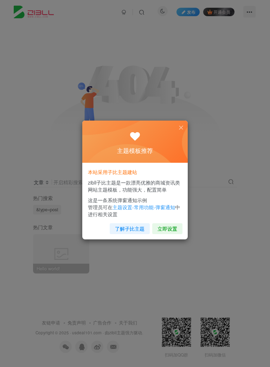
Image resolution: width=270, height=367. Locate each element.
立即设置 (167, 228)
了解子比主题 (129, 228)
